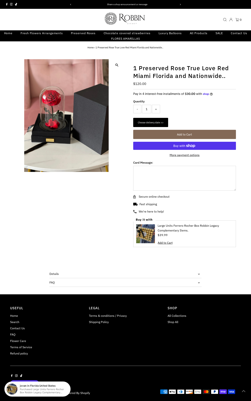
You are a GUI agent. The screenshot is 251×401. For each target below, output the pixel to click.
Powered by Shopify (77, 393)
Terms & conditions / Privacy (108, 316)
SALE (219, 33)
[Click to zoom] (117, 65)
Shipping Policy (99, 322)
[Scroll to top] (243, 391)
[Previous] (71, 4)
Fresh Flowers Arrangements (42, 33)
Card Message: (143, 162)
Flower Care (18, 341)
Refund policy (19, 353)
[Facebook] (6, 4)
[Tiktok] (16, 4)
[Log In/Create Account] (231, 19)
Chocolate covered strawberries (127, 33)
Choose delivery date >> (151, 122)
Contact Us (239, 33)
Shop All (173, 322)
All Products (199, 33)
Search (14, 322)
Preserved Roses (83, 33)
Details (54, 274)
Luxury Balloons (170, 33)
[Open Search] (225, 19)
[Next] (180, 4)
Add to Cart (184, 134)
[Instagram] (11, 4)
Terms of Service (21, 347)
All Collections (177, 316)
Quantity (139, 101)
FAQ (52, 282)
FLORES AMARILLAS (125, 38)
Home (8, 33)
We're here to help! (151, 211)
